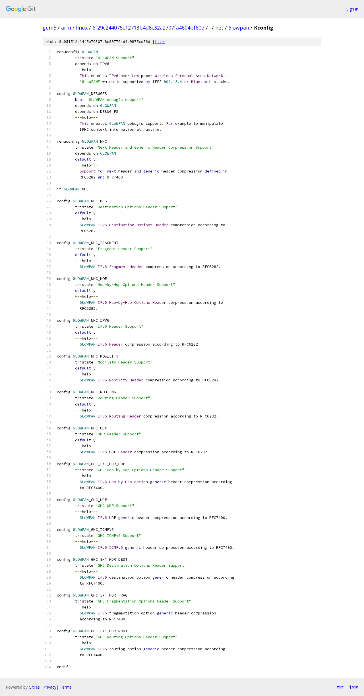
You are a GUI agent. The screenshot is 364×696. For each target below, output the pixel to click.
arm (66, 27)
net (219, 27)
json (353, 686)
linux (82, 27)
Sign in (352, 9)
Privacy (49, 687)
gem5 (49, 27)
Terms (66, 687)
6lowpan (238, 27)
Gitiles (34, 687)
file (159, 41)
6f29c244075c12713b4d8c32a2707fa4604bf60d (148, 27)
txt (340, 686)
